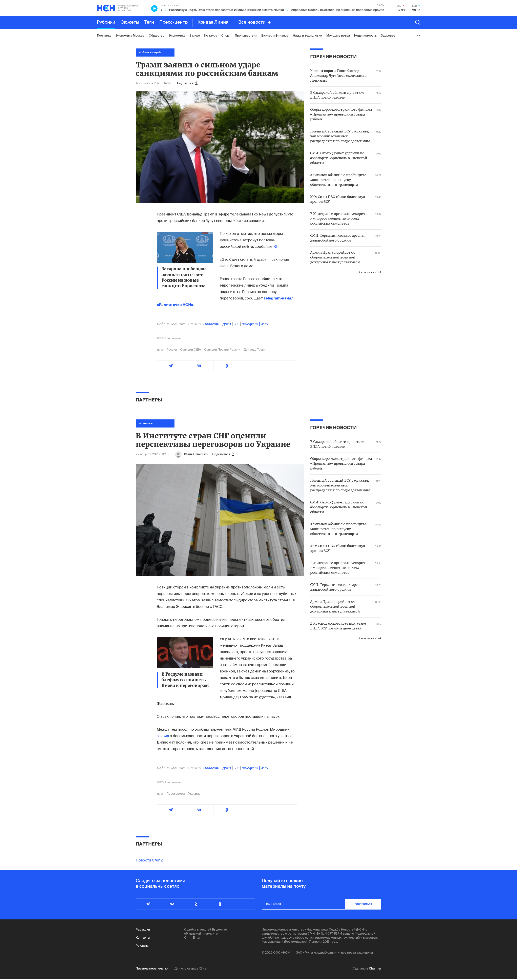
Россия (171, 350)
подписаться (363, 904)
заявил (163, 735)
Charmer (375, 968)
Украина (194, 794)
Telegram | (251, 324)
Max (264, 324)
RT (275, 246)
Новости (211, 324)
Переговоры (175, 794)
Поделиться (184, 83)
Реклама (142, 946)
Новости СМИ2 (149, 860)
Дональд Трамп (255, 350)
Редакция (143, 930)
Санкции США (190, 350)
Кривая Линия (213, 22)
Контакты (143, 938)
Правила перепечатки (152, 968)
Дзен (227, 324)
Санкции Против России (222, 350)
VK (236, 324)
